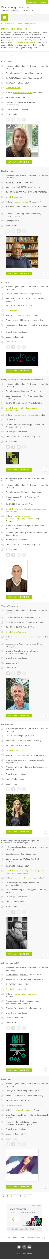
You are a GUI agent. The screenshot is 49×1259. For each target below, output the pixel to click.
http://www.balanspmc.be (22, 755)
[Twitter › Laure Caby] (8, 120)
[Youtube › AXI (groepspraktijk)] (24, 1028)
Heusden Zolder (20, 1091)
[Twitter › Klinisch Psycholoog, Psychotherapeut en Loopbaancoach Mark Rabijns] (8, 912)
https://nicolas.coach (21, 202)
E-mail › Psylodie (12, 310)
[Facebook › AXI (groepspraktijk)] (13, 1028)
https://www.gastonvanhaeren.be (25, 637)
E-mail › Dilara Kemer (14, 1105)
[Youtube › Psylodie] (24, 347)
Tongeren (17, 736)
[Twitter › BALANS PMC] (8, 789)
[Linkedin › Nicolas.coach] (19, 231)
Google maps (36, 73)
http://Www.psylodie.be (21, 315)
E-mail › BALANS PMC (14, 750)
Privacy (29, 1253)
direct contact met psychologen (21, 42)
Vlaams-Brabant (12, 974)
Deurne (18, 182)
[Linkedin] (29, 1247)
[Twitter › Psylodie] (8, 347)
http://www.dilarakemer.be (22, 1110)
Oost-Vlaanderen (12, 73)
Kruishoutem (25, 492)
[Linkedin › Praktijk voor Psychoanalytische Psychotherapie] (19, 447)
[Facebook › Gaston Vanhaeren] (13, 673)
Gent (22, 854)
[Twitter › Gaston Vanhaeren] (8, 673)
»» (29, 56)
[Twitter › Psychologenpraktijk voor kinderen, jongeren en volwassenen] (8, 555)
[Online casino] (24, 1205)
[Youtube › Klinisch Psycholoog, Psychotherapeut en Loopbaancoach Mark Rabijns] (24, 912)
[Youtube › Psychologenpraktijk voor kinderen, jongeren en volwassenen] (24, 555)
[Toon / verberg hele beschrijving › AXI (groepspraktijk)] (27, 1002)
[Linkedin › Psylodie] (19, 347)
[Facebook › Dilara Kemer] (13, 1144)
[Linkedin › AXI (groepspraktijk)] (19, 1028)
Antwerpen (10, 182)
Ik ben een (36, 2)
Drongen (24, 617)
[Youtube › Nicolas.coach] (24, 231)
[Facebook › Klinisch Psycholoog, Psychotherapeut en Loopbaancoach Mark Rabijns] (13, 912)
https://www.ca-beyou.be (22, 93)
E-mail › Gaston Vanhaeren (16, 632)
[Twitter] (19, 1247)
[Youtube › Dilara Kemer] (24, 1144)
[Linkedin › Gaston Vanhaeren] (19, 673)
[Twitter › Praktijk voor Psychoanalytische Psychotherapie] (8, 447)
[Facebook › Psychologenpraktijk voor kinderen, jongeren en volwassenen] (13, 555)
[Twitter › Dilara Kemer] (8, 1144)
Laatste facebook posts (16, 337)
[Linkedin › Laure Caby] (19, 120)
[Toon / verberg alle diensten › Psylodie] (27, 326)
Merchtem (24, 974)
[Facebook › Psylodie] (13, 347)
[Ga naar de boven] (45, 162)
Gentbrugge (25, 391)
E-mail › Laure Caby (13, 88)
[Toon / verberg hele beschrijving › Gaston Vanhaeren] (27, 645)
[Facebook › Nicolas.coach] (13, 231)
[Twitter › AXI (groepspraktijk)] (8, 1028)
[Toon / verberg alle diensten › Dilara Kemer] (27, 1123)
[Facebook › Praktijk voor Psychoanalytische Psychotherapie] (13, 447)
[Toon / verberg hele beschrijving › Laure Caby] (27, 97)
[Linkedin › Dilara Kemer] (19, 1144)
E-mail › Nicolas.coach (14, 197)
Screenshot (38, 93)
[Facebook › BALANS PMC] (13, 789)
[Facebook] (24, 1247)
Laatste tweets (12, 437)
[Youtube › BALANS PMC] (24, 789)
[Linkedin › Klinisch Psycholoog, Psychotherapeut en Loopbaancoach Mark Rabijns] (19, 912)
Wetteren (24, 294)
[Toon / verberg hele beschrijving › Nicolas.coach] (27, 207)
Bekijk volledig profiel (18, 162)
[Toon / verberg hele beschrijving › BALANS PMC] (27, 761)
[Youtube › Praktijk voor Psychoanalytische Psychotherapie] (24, 447)
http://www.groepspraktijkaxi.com (25, 994)
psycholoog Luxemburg (19, 37)
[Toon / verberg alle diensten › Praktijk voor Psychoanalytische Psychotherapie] (27, 426)
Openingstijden (12, 221)
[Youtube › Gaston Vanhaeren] (24, 673)
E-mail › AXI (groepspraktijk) (16, 989)
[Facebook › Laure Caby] (13, 120)
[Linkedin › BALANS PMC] (19, 789)
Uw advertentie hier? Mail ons (24, 1229)
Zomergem (25, 73)
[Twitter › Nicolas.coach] (8, 231)
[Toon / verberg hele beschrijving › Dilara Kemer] (27, 1116)
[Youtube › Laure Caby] (24, 120)
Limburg (9, 736)
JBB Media (22, 1253)
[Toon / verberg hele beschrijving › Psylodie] (27, 320)
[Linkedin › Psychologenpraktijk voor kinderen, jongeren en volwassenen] (19, 555)
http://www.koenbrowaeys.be (24, 415)
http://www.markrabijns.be (23, 878)
